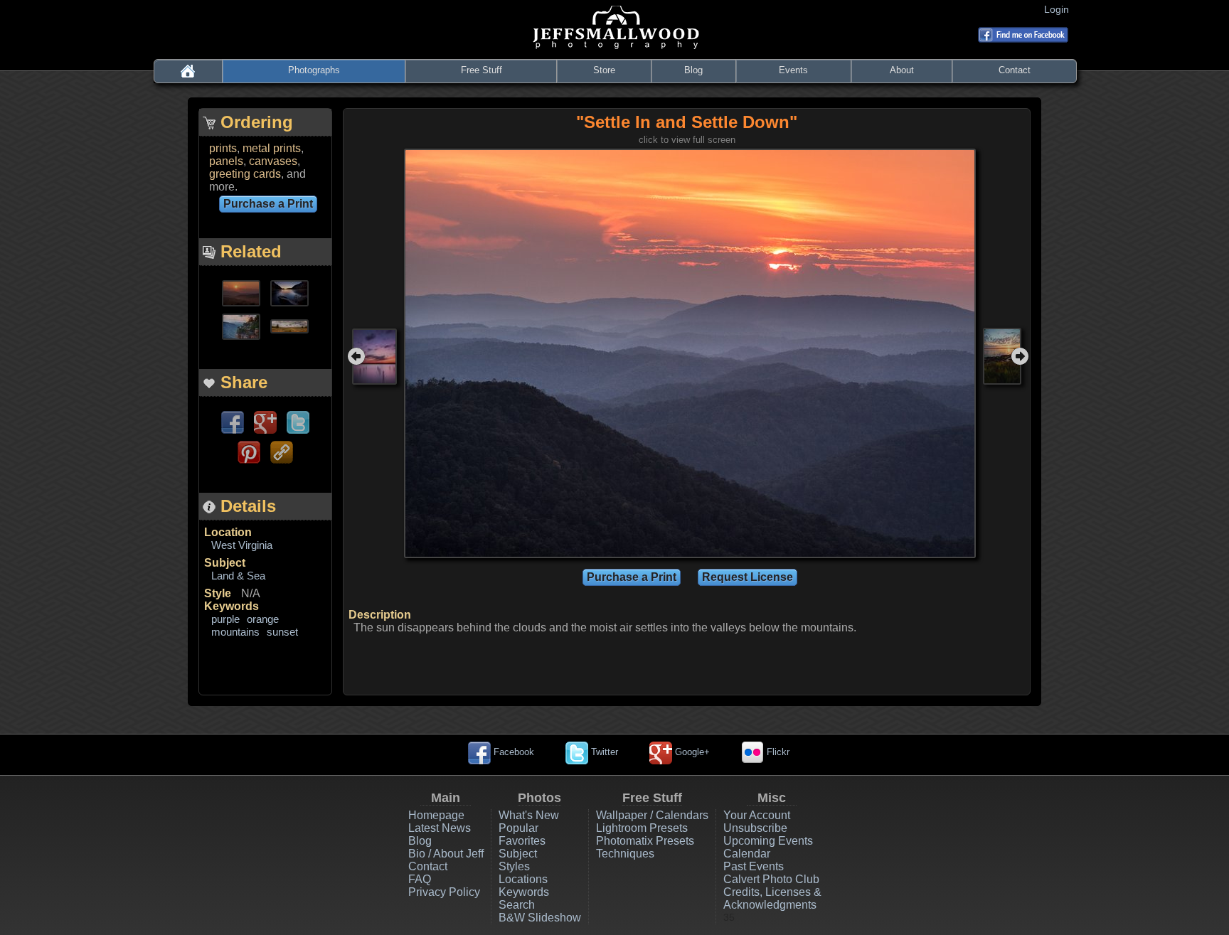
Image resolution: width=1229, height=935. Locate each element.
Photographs (314, 70)
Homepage (436, 815)
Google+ (691, 752)
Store (604, 70)
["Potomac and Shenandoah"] (289, 292)
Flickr (776, 752)
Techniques (625, 854)
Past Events (753, 866)
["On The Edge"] (241, 325)
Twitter (603, 752)
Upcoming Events (768, 841)
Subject (224, 563)
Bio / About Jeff (446, 854)
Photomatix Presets (645, 841)
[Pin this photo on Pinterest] (249, 451)
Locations (523, 879)
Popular (518, 828)
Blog (693, 70)
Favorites (522, 841)
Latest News (439, 828)
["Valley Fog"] (241, 292)
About (902, 70)
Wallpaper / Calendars (652, 815)
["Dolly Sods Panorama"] (289, 325)
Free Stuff (481, 70)
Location (228, 532)
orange (263, 619)
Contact (1015, 70)
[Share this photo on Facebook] (233, 421)
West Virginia (241, 545)
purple (225, 619)
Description (380, 615)
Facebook (512, 752)
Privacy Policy (444, 892)
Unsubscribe (755, 828)
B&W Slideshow (540, 918)
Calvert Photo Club (771, 879)
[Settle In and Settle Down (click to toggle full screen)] (689, 352)
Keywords (231, 606)
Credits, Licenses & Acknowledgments (772, 898)
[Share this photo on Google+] (265, 421)
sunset (282, 632)
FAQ (419, 879)
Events (793, 70)
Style (217, 593)
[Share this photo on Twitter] (298, 421)
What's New (529, 815)
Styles (514, 866)
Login (1059, 9)
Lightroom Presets (642, 828)
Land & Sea (238, 576)
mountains (235, 632)
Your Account (756, 815)
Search (517, 905)
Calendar (746, 854)
